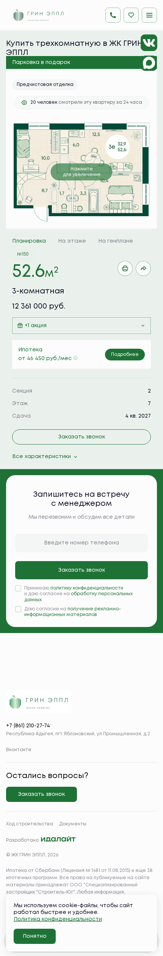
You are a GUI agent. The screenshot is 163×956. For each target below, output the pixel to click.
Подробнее (125, 354)
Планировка (29, 241)
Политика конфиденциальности (58, 919)
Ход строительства (29, 824)
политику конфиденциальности (86, 588)
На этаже (72, 241)
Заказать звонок (81, 437)
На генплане (115, 241)
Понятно (35, 936)
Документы (72, 824)
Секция (22, 391)
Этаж (20, 403)
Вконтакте (18, 750)
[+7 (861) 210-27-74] (113, 15)
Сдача (21, 416)
